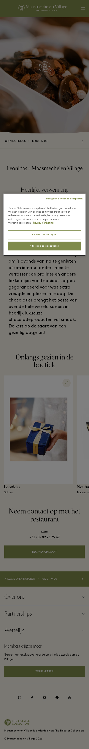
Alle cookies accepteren (44, 246)
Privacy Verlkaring (43, 223)
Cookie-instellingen (44, 235)
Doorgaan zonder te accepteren (64, 199)
